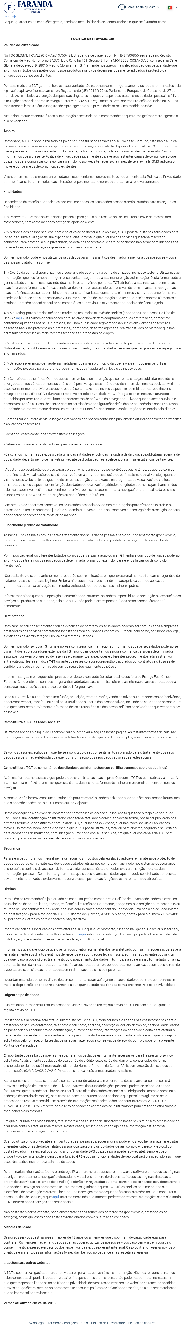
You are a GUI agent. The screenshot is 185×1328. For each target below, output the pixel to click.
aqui (19, 318)
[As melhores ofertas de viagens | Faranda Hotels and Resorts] (28, 7)
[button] (139, 7)
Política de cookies (141, 1323)
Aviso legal (37, 1323)
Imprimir (10, 17)
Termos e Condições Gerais (68, 1323)
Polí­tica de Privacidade (108, 1323)
